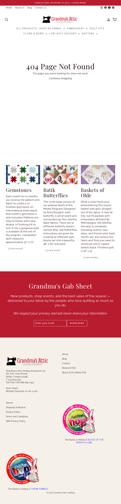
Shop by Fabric (51, 28)
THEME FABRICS (39, 489)
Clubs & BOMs (34, 33)
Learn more (15, 249)
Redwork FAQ (69, 368)
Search (9, 403)
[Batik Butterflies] (60, 174)
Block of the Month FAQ (74, 372)
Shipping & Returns (16, 407)
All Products (26, 28)
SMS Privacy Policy (16, 421)
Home (9, 7)
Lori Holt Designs (63, 33)
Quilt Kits (97, 28)
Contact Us (40, 7)
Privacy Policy (13, 412)
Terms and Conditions (17, 416)
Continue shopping (60, 78)
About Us (19, 7)
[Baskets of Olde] (98, 174)
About (65, 354)
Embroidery (76, 28)
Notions (88, 33)
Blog (29, 7)
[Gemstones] (23, 174)
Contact (66, 363)
